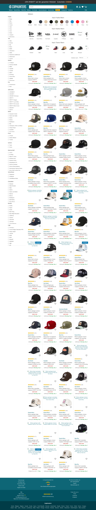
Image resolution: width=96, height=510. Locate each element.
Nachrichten (51, 10)
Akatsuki (11, 183)
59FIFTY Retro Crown (14, 105)
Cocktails (11, 129)
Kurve (10, 147)
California (11, 215)
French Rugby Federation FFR (16, 229)
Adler (10, 40)
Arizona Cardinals (13, 164)
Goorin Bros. (17, 10)
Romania (47, 507)
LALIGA (11, 233)
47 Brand (11, 62)
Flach (10, 145)
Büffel (10, 48)
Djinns (10, 72)
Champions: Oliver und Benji (15, 125)
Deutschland (53, 506)
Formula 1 (11, 227)
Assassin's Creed (13, 113)
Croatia (30, 506)
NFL (10, 245)
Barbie (10, 117)
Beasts (11, 119)
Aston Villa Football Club (14, 170)
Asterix (10, 189)
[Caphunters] (21, 7)
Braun (10, 23)
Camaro (11, 217)
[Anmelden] (80, 7)
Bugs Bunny (12, 201)
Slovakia (52, 507)
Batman (11, 193)
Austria (12, 506)
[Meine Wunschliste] (82, 7)
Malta (34, 507)
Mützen (11, 10)
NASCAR (11, 241)
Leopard (11, 34)
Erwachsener (12, 84)
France (71, 506)
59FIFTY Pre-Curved (14, 103)
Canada (26, 506)
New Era (23, 10)
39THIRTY (11, 94)
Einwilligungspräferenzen (21, 497)
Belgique (17, 506)
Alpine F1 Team (12, 156)
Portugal (42, 507)
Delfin (10, 52)
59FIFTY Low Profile (14, 101)
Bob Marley (12, 199)
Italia (16, 507)
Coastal (11, 70)
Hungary (84, 506)
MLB (10, 237)
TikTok (74, 493)
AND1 (10, 66)
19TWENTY (12, 92)
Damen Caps (21, 485)
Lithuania (23, 507)
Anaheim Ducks (12, 160)
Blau (10, 21)
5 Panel (11, 135)
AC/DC (10, 205)
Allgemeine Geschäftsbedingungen (21, 498)
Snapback (11, 176)
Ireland (12, 507)
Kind (10, 86)
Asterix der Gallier (13, 115)
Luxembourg (29, 507)
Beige (10, 19)
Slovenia (57, 507)
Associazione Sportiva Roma (15, 168)
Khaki (10, 32)
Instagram (74, 497)
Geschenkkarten (43, 10)
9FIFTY (11, 109)
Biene (10, 46)
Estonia (63, 506)
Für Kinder (34, 10)
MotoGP (11, 239)
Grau (10, 28)
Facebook (75, 495)
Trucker (11, 139)
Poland (38, 507)
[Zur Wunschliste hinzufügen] (39, 71)
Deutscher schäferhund (14, 54)
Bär (10, 44)
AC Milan (11, 154)
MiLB (10, 235)
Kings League (12, 231)
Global (75, 506)
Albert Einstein (12, 185)
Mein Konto (21, 493)
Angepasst (11, 174)
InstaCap (70, 10)
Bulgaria (22, 506)
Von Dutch (77, 102)
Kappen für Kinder (21, 487)
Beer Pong (11, 211)
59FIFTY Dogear (13, 99)
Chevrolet (11, 219)
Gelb (10, 26)
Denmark (47, 506)
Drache (11, 58)
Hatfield (11, 78)
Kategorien (64, 10)
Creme (11, 25)
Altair (10, 187)
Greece (79, 506)
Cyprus (34, 506)
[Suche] (65, 6)
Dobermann (12, 56)
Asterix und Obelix (13, 191)
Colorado (11, 221)
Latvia (19, 507)
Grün (10, 30)
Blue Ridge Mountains (14, 213)
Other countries (82, 507)
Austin (10, 209)
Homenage (11, 80)
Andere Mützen (12, 137)
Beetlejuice (11, 121)
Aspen (10, 207)
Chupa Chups (12, 127)
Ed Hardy (11, 74)
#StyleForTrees (20, 495)
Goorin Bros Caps (21, 483)
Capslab (11, 68)
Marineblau (11, 36)
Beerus (11, 195)
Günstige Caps (21, 482)
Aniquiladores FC (13, 162)
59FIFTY (11, 97)
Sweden (61, 507)
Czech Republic (40, 506)
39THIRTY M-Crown (14, 96)
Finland (67, 506)
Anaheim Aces (12, 158)
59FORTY (11, 107)
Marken (29, 10)
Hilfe (86, 10)
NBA (10, 243)
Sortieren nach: (74, 57)
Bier (10, 123)
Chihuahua (11, 50)
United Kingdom (74, 507)
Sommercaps (21, 480)
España (58, 506)
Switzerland (67, 507)
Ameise (11, 42)
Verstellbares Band (13, 178)
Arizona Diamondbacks (14, 166)
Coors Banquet (12, 223)
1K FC (10, 152)
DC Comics (11, 131)
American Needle (13, 64)
